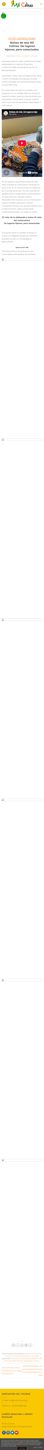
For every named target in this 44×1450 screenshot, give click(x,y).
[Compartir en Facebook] (18, 1345)
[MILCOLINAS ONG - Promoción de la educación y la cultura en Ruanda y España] (22, 4)
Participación (22, 39)
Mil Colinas (32, 56)
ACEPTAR (22, 1448)
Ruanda (32, 39)
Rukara (36, 1361)
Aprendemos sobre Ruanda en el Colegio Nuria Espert (12, 1371)
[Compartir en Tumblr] (30, 1345)
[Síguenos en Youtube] (17, 1433)
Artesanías (22, 38)
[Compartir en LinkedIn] (26, 1345)
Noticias (12, 39)
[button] (4, 4)
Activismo (12, 38)
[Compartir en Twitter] (22, 1345)
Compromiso (24, 1358)
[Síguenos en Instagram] (8, 1433)
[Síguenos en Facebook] (4, 1433)
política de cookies (23, 1444)
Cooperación (34, 1358)
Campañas (31, 38)
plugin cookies (38, 1447)
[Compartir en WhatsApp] (13, 1345)
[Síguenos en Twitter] (12, 1433)
